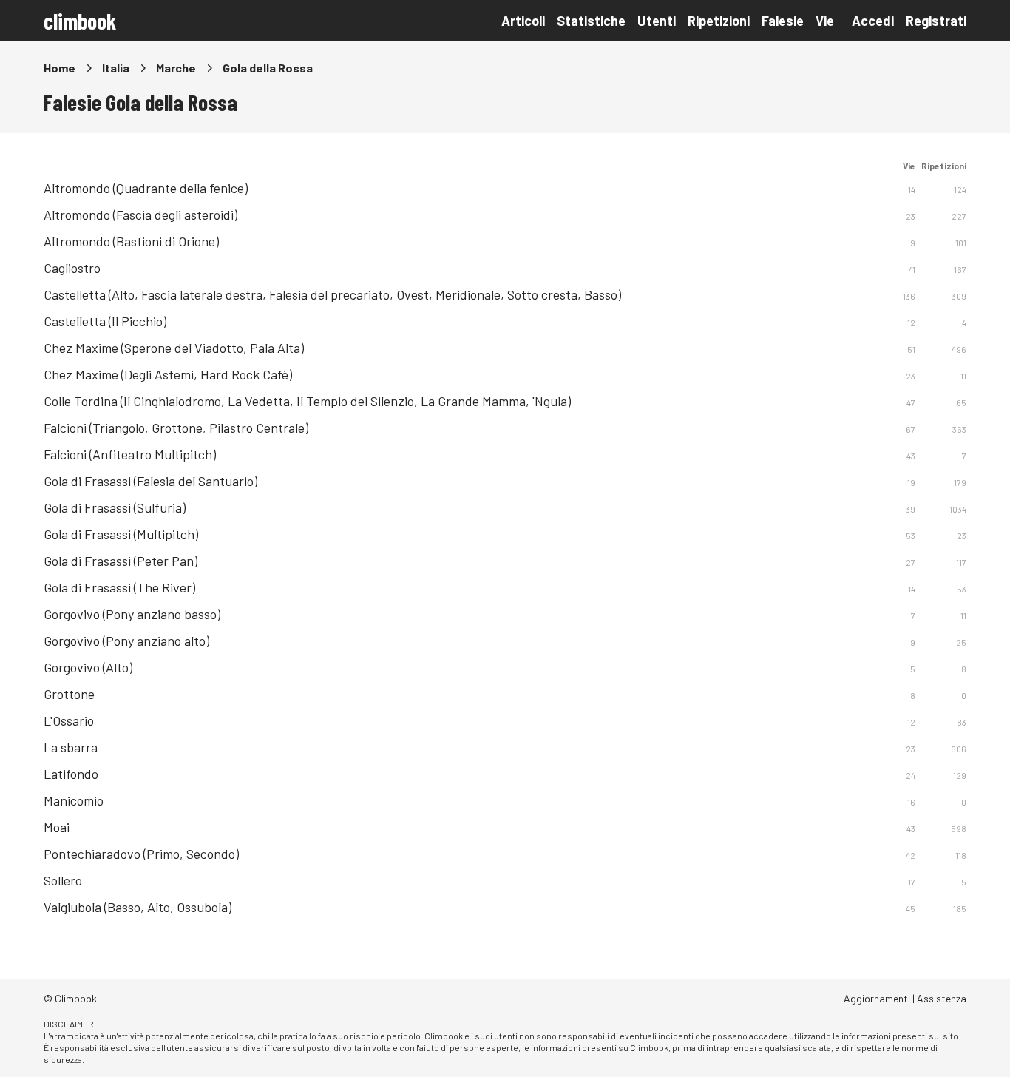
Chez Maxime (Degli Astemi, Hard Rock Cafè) (168, 374)
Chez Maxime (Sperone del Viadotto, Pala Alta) (174, 348)
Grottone (69, 694)
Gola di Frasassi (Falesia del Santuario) (150, 481)
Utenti (656, 21)
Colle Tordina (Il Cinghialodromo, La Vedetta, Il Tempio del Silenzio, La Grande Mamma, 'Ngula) (307, 401)
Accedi (873, 21)
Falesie (783, 21)
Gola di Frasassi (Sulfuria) (115, 507)
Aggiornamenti (877, 998)
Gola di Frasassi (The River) (119, 587)
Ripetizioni (719, 21)
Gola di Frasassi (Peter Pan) (120, 561)
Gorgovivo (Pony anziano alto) (126, 640)
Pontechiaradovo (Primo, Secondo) (141, 853)
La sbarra (71, 747)
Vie (825, 21)
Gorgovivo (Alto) (88, 667)
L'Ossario (69, 720)
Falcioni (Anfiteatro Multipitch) (130, 454)
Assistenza (941, 998)
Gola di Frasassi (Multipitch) (121, 534)
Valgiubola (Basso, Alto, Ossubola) (137, 907)
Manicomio (74, 800)
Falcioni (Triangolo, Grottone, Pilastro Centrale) (176, 427)
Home (59, 68)
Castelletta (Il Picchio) (105, 321)
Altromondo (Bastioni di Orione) (131, 241)
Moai (57, 827)
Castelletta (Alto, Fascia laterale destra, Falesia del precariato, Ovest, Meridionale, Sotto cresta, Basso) (332, 294)
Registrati (936, 21)
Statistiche (591, 21)
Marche (176, 68)
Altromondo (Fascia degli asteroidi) (140, 214)
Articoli (523, 21)
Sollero (63, 880)
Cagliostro (72, 268)
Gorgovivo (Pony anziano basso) (132, 614)
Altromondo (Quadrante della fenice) (146, 188)
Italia (115, 68)
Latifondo (71, 774)
